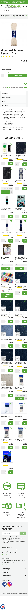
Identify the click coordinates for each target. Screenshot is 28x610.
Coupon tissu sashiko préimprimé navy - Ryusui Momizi (20, 314)
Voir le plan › (5, 564)
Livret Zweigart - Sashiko (6, 464)
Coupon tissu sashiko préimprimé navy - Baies (20, 338)
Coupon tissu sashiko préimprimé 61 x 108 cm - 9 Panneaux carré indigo (21, 258)
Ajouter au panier (17, 75)
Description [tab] (5, 93)
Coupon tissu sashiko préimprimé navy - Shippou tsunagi (20, 157)
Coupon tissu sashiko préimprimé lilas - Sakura (6, 338)
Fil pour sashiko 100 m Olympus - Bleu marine (20, 233)
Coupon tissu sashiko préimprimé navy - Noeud (6, 363)
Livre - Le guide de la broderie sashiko (5, 181)
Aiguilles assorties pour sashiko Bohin (6, 209)
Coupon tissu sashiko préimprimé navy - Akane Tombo (20, 364)
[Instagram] (9, 586)
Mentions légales (14, 593)
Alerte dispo (5, 191)
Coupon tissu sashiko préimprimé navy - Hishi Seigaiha (6, 314)
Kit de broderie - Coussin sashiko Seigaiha (20, 415)
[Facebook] (4, 586)
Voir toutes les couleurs (7, 295)
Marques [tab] (4, 101)
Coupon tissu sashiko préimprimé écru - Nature (6, 388)
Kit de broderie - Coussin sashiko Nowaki (20, 388)
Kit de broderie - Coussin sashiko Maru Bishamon (20, 440)
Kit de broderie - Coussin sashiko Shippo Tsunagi (6, 415)
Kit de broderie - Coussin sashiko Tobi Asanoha (6, 440)
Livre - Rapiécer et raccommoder (19, 209)
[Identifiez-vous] (24, 6)
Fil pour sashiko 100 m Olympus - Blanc (6, 233)
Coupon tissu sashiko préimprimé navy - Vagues (20, 285)
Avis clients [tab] (5, 105)
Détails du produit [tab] (6, 97)
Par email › (5, 554)
